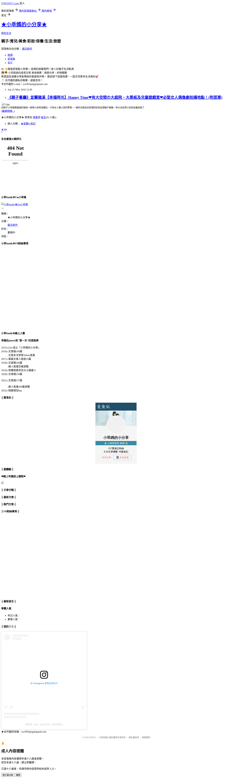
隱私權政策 (134, 737)
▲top (4, 129)
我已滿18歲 (8, 775)
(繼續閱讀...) (8, 111)
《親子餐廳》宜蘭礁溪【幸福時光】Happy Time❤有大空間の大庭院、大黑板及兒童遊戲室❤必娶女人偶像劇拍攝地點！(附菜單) (115, 97)
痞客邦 (36, 117)
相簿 (10, 55)
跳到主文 (6, 33)
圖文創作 (27, 48)
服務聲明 (146, 737)
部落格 (11, 59)
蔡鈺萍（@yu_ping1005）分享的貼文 (44, 724)
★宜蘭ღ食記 (28, 123)
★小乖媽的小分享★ (24, 24)
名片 (10, 62)
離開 (18, 775)
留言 (43, 117)
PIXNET (92, 737)
